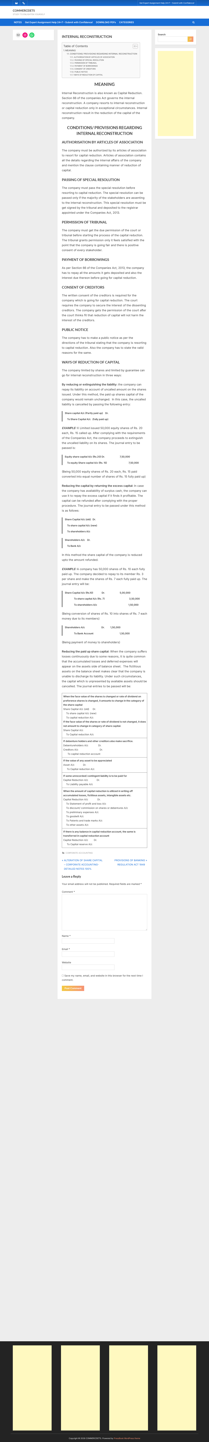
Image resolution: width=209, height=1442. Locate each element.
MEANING (70, 50)
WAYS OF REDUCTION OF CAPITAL (88, 75)
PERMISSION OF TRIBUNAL (86, 63)
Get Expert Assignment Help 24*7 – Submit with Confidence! (166, 3)
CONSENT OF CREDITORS (85, 69)
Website (66, 962)
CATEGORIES (126, 22)
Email (66, 949)
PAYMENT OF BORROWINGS (86, 66)
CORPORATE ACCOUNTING (79, 853)
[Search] (190, 39)
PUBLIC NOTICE (81, 72)
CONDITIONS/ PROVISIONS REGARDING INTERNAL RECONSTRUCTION (103, 54)
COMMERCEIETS (24, 10)
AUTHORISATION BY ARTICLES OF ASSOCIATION (94, 57)
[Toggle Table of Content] (134, 46)
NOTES (18, 22)
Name (66, 936)
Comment (68, 891)
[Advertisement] (175, 93)
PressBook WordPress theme (127, 1438)
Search (162, 34)
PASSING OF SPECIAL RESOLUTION (89, 60)
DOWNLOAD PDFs (106, 22)
